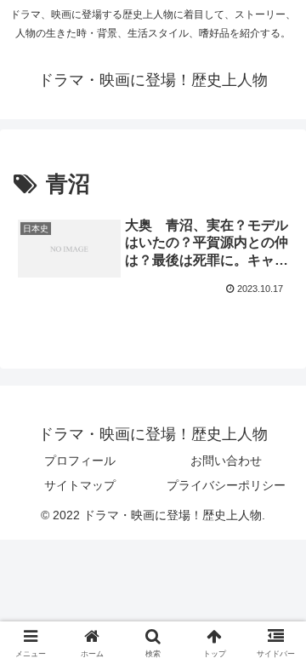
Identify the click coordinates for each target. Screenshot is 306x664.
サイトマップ (80, 485)
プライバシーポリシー (226, 485)
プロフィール (80, 460)
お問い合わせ (226, 460)
